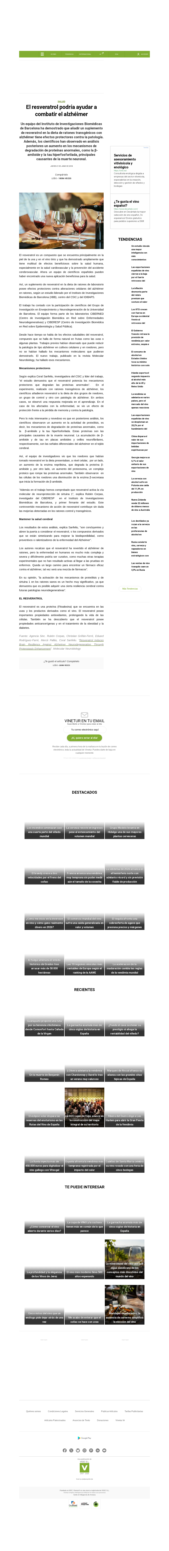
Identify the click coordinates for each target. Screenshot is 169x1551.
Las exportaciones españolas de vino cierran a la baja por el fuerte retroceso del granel (140, 273)
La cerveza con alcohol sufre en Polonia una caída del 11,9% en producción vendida (140, 485)
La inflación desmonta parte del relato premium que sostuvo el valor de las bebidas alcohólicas (139, 295)
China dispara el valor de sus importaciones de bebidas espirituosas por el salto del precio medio (140, 443)
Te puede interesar (84, 1187)
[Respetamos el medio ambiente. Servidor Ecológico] (96, 1504)
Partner (44, 1340)
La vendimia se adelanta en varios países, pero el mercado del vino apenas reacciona (140, 400)
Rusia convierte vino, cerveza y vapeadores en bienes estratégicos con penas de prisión (140, 548)
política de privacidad (99, 758)
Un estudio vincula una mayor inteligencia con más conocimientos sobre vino (140, 252)
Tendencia (69, 54)
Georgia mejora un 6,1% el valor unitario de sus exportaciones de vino (140, 464)
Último (53, 54)
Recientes (84, 989)
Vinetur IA (120, 1420)
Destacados (84, 792)
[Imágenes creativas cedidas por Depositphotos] (84, 1481)
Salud (61, 101)
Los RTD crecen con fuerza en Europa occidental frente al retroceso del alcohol (140, 316)
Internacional (85, 54)
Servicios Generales (84, 1411)
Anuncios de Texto (81, 1420)
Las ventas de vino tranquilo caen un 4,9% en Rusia (140, 566)
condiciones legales (85, 758)
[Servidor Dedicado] (84, 1504)
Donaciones (102, 1420)
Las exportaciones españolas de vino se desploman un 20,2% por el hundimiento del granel (140, 421)
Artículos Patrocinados (54, 1420)
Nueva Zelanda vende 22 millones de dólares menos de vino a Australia (140, 505)
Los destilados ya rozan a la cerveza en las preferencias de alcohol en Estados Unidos (140, 527)
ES (116, 54)
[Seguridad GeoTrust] (73, 1504)
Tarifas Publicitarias (134, 1411)
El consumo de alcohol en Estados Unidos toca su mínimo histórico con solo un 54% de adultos (140, 358)
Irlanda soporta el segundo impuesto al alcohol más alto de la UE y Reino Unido (140, 379)
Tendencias (130, 239)
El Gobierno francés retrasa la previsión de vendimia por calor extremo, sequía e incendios (140, 337)
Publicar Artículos (109, 1411)
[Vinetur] (84, 1472)
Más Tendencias (130, 589)
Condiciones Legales (58, 1411)
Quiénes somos (33, 1411)
